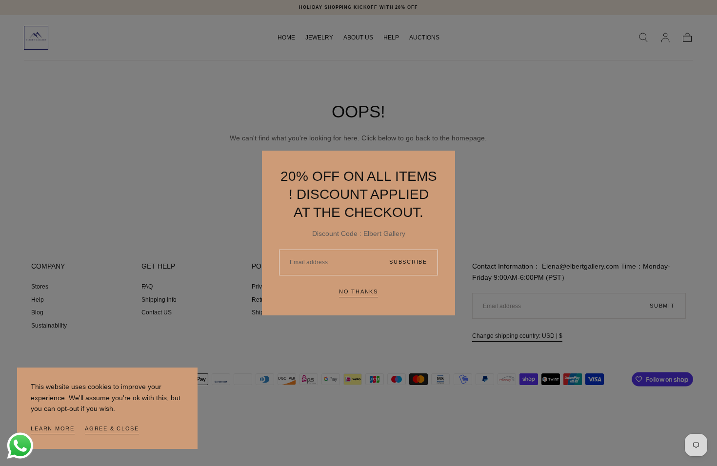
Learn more (53, 428)
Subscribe (408, 262)
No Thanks (358, 291)
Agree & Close (112, 428)
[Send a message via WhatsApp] (20, 445)
